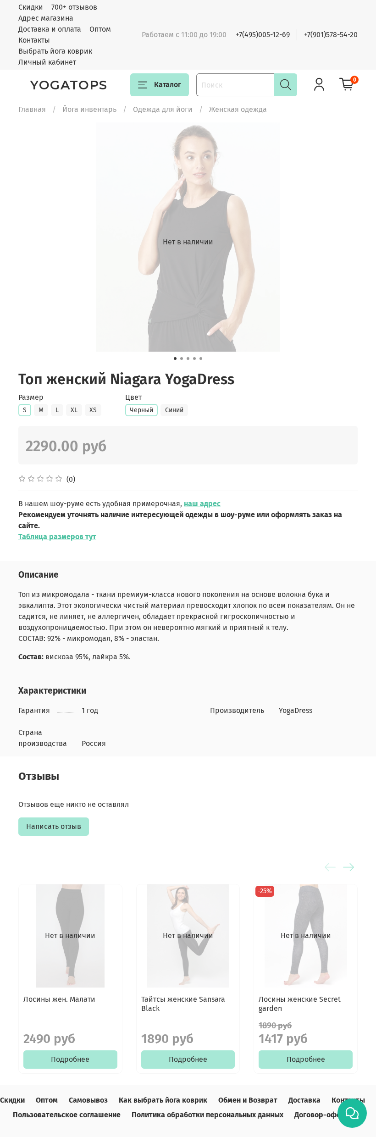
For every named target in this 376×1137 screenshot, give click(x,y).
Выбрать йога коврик (55, 51)
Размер (31, 397)
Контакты (34, 40)
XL (74, 410)
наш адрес (202, 503)
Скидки (30, 7)
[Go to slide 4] (194, 358)
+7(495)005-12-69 (263, 34)
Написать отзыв (53, 826)
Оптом (100, 29)
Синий (174, 410)
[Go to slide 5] (200, 358)
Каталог (167, 84)
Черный (141, 410)
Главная (32, 109)
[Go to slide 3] (188, 358)
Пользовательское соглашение (67, 1114)
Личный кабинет (47, 62)
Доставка (304, 1100)
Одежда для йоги (163, 109)
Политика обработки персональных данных (207, 1114)
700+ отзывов (74, 7)
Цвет (133, 397)
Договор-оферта (323, 1114)
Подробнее (70, 1059)
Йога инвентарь (89, 109)
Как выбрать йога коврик (163, 1100)
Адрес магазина (45, 18)
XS (93, 410)
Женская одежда (238, 109)
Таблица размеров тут (57, 536)
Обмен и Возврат (247, 1100)
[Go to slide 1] (175, 358)
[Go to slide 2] (181, 358)
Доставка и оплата (49, 29)
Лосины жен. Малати (59, 999)
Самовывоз (88, 1100)
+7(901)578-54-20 (331, 34)
